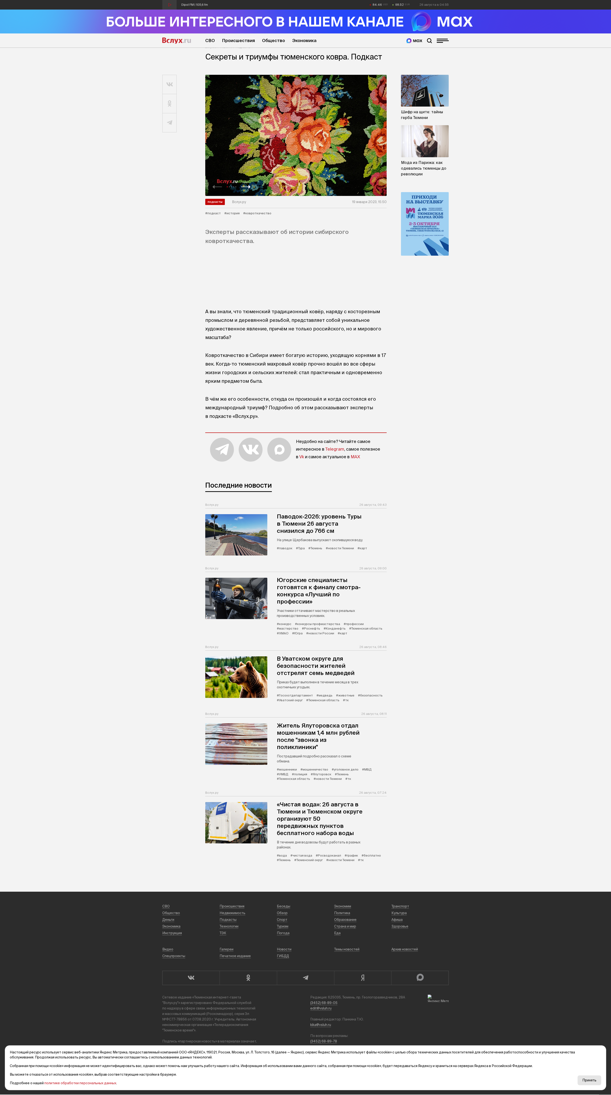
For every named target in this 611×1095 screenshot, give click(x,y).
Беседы (283, 906)
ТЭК (223, 933)
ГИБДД (283, 956)
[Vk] (191, 978)
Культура (399, 913)
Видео (167, 949)
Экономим (342, 906)
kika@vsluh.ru (320, 1025)
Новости (284, 949)
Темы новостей (346, 949)
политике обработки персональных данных (80, 1083)
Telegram (334, 449)
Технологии (229, 926)
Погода (283, 933)
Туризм (282, 926)
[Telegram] (305, 978)
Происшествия (238, 40)
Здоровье (399, 926)
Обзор (282, 913)
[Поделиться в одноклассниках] (170, 103)
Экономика (304, 40)
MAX (355, 456)
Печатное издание (235, 956)
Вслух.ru (176, 41)
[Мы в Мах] (414, 40)
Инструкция (172, 933)
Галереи (226, 949)
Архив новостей (404, 949)
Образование (345, 920)
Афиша (397, 920)
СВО (210, 40)
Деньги (168, 920)
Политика (342, 913)
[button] (217, 187)
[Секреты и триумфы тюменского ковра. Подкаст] (296, 135)
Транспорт (400, 906)
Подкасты (215, 201)
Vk (301, 456)
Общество (273, 40)
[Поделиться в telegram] (170, 122)
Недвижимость (232, 913)
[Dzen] (362, 978)
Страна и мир (345, 926)
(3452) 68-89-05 (323, 1003)
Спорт (282, 920)
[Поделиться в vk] (170, 84)
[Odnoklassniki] (248, 978)
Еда (337, 933)
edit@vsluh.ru (321, 1008)
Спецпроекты (173, 956)
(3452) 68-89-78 (323, 1041)
